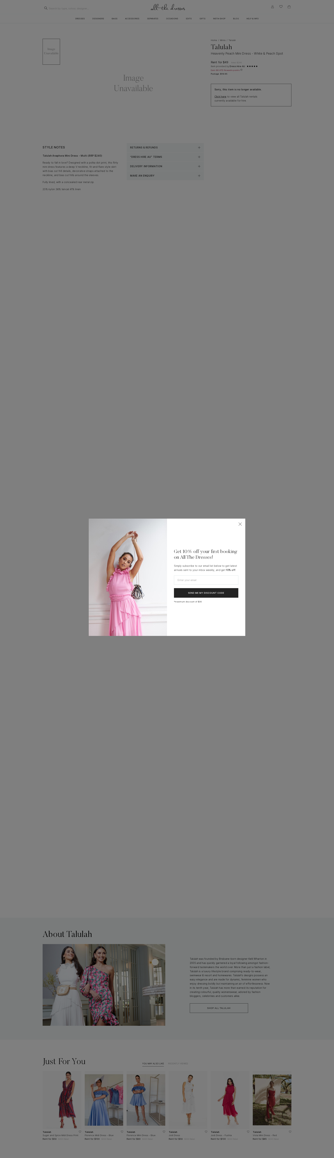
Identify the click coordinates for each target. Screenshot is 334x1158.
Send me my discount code (206, 593)
